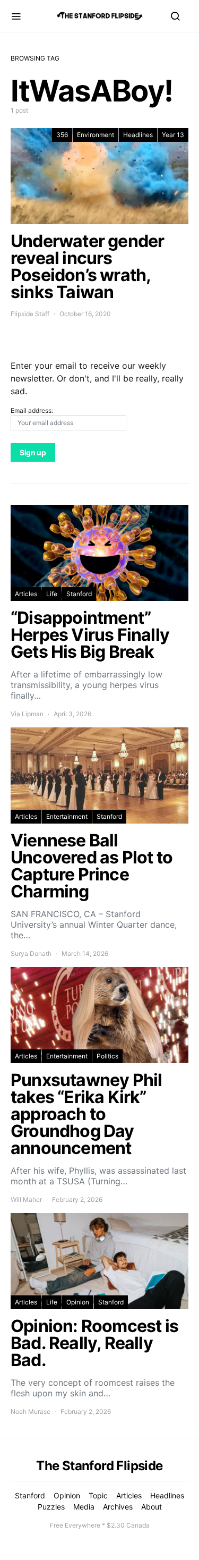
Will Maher (26, 1199)
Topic (98, 1495)
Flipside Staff (30, 314)
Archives (118, 1506)
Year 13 (173, 135)
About (151, 1506)
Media (83, 1506)
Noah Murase (30, 1411)
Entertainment (67, 816)
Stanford (79, 594)
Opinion (77, 1302)
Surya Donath (31, 953)
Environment (95, 135)
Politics (107, 1056)
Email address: (32, 410)
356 (62, 135)
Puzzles (51, 1506)
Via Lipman (27, 714)
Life (51, 594)
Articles (26, 594)
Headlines (138, 135)
